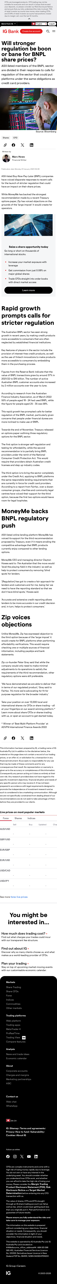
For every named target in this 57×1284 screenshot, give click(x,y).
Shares (6, 137)
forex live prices (19, 896)
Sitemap (14, 1128)
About (9, 1065)
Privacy (10, 1131)
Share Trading (13, 987)
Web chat (11, 1101)
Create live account (31, 31)
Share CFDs (12, 991)
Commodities (13, 1003)
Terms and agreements (32, 1128)
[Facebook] (14, 145)
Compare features (15, 1041)
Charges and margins (17, 1075)
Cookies (10, 1135)
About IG (21, 1135)
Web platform (13, 1020)
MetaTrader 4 (13, 1029)
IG (7, 1128)
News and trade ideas (17, 1054)
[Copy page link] (5, 145)
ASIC (8, 1083)
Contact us (12, 1096)
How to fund (22, 1131)
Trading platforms (16, 1015)
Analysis (10, 1049)
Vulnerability (37, 1131)
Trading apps (13, 1024)
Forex (6, 818)
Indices (31, 818)
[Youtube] (29, 1156)
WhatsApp (12, 1105)
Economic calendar (16, 1058)
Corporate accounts (16, 1070)
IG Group (11, 1265)
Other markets (14, 1008)
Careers (21, 1265)
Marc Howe (18, 156)
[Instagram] (15, 1156)
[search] (48, 31)
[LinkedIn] (32, 145)
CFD (15, 137)
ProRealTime (13, 1033)
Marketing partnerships (18, 1079)
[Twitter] (23, 145)
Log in (52, 24)
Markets (10, 982)
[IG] (11, 31)
